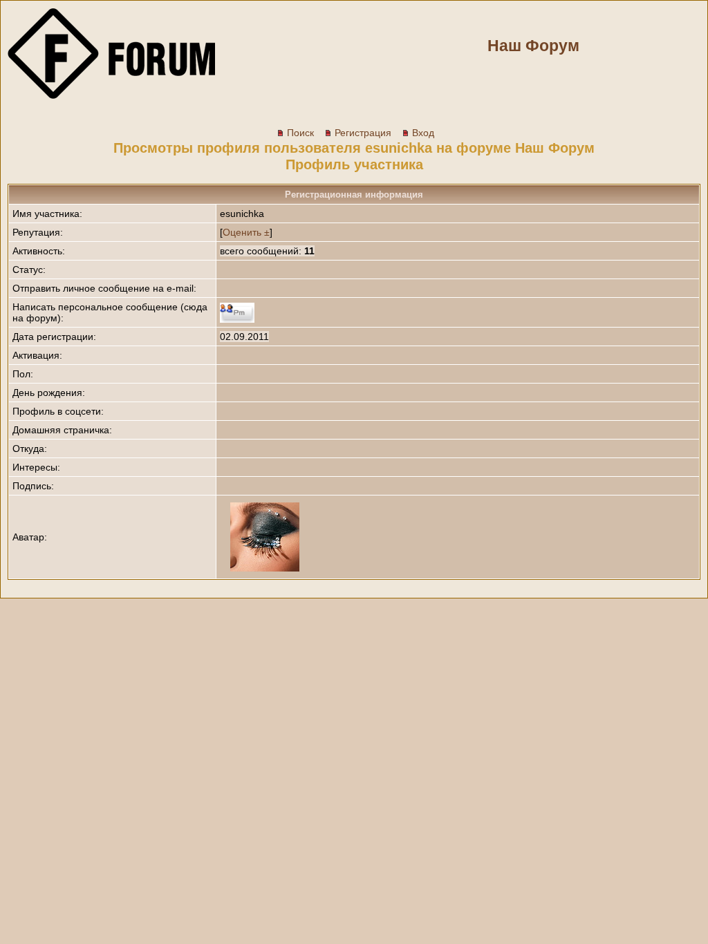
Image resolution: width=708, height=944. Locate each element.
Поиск (300, 132)
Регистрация (363, 132)
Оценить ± (246, 232)
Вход (423, 132)
